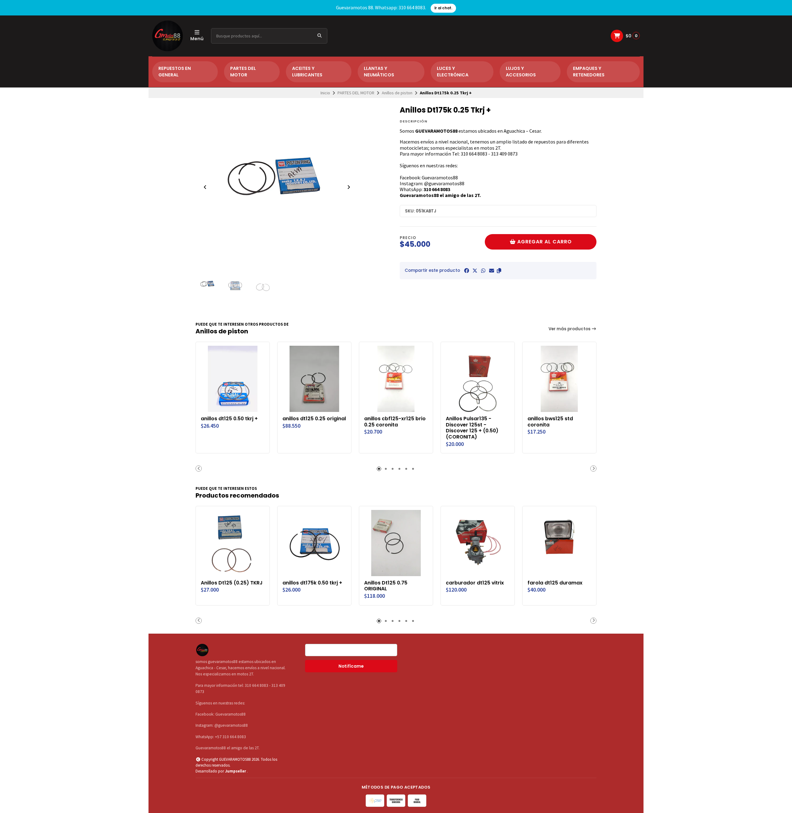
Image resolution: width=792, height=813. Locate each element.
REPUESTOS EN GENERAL (174, 71)
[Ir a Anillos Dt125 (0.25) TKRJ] (232, 543)
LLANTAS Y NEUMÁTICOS (379, 71)
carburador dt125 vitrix (475, 583)
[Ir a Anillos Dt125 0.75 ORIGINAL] (396, 543)
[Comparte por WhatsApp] (483, 270)
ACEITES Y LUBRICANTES (307, 71)
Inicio (325, 93)
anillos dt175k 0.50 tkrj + (312, 583)
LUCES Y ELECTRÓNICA (452, 71)
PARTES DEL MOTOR (243, 71)
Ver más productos (570, 329)
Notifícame (351, 666)
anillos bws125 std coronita (550, 422)
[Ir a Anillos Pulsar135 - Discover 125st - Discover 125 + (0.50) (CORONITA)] (477, 379)
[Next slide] (348, 187)
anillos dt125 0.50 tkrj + (229, 419)
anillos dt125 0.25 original (314, 419)
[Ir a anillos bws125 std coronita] (559, 379)
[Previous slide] (205, 187)
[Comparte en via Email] (492, 270)
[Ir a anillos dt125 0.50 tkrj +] (232, 379)
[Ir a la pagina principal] (167, 35)
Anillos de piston (397, 93)
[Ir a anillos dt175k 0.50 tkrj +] (314, 543)
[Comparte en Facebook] (466, 270)
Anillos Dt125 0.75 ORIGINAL (385, 586)
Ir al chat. (443, 8)
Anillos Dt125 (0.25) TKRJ (231, 583)
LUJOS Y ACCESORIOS (521, 71)
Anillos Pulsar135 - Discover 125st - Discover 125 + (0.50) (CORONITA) (472, 428)
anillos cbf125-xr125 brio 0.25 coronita (395, 422)
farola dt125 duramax (555, 583)
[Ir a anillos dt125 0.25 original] (314, 379)
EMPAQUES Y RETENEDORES (589, 71)
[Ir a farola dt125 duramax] (559, 543)
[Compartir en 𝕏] (475, 270)
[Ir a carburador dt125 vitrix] (477, 543)
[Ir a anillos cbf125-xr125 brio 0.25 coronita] (396, 379)
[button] (499, 270)
